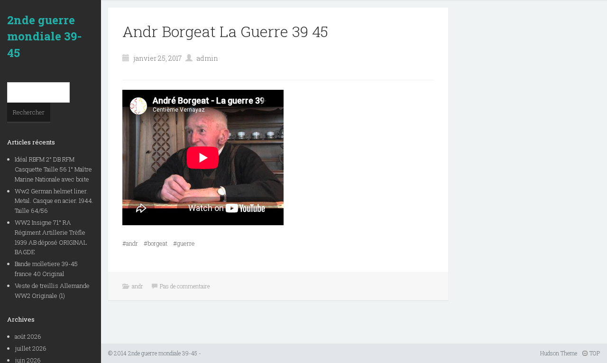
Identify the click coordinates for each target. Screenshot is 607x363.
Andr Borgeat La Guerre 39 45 (225, 31)
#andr (130, 243)
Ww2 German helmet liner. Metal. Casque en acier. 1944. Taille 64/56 (54, 201)
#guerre (184, 243)
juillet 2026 (30, 348)
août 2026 (28, 336)
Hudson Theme (558, 353)
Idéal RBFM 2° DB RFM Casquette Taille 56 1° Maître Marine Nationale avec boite (53, 169)
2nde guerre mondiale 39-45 (44, 36)
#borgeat (155, 243)
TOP (594, 353)
